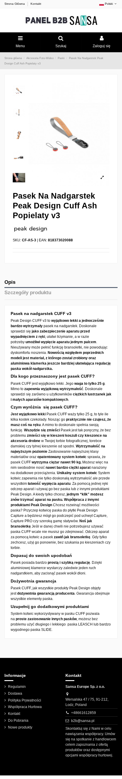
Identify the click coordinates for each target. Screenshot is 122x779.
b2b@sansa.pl (82, 721)
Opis (9, 282)
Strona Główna (15, 3)
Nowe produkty (20, 727)
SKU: (17, 240)
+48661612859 (83, 713)
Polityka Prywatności (24, 700)
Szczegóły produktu (27, 292)
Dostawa (15, 693)
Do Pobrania (18, 720)
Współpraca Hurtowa (25, 707)
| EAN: (42, 240)
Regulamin (17, 687)
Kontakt (35, 3)
